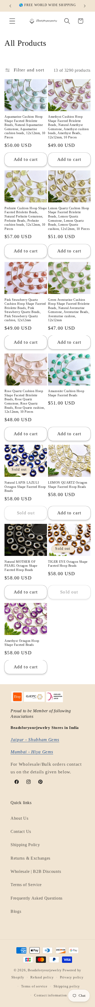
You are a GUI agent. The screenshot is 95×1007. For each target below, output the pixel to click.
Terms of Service (26, 884)
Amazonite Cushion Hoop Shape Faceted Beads (66, 393)
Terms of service (34, 986)
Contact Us (21, 831)
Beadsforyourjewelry (44, 970)
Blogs (16, 911)
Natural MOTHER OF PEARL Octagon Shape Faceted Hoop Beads (20, 566)
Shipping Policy (25, 844)
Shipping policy (67, 986)
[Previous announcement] (10, 6)
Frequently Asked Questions (37, 898)
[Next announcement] (85, 6)
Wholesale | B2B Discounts (36, 871)
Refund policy (42, 977)
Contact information (50, 995)
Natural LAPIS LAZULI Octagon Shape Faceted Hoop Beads (25, 487)
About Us (19, 818)
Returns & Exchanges (30, 858)
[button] (12, 21)
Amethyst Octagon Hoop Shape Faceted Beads (21, 643)
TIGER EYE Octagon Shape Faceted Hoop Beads (68, 564)
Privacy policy (72, 977)
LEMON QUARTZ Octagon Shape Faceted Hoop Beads (67, 485)
